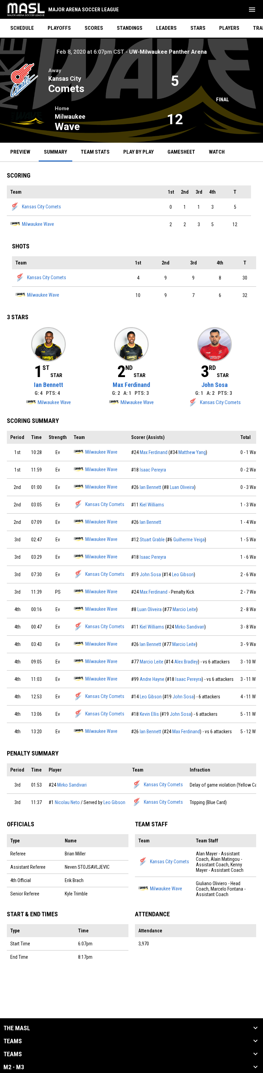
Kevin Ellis (149, 714)
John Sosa (214, 384)
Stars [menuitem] (197, 28)
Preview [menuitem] (20, 152)
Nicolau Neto (67, 802)
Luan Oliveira (182, 487)
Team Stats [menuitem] (95, 152)
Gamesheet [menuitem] (183, 151)
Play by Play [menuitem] (138, 152)
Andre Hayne (152, 679)
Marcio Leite (184, 609)
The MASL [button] (16, 1028)
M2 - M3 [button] (13, 1067)
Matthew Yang (192, 452)
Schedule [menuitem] (22, 28)
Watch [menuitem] (219, 151)
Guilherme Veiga (189, 539)
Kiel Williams (152, 504)
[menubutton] (252, 9)
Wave (67, 126)
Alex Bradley (186, 661)
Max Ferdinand (131, 384)
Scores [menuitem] (94, 28)
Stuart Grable (152, 539)
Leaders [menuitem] (166, 28)
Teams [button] (12, 1041)
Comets (66, 88)
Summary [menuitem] (55, 152)
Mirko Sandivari (189, 627)
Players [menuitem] (229, 28)
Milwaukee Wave (38, 224)
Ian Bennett (48, 384)
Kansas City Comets (41, 206)
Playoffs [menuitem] (59, 28)
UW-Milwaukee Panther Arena (168, 52)
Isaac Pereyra (153, 470)
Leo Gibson (183, 574)
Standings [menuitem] (129, 28)
